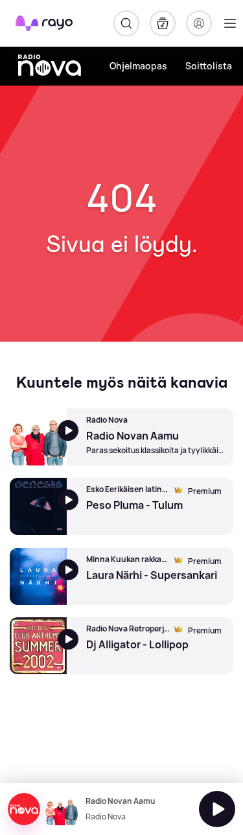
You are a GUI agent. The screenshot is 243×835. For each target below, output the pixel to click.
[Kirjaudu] (199, 23)
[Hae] (126, 23)
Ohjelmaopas (138, 66)
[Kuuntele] (217, 809)
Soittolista (208, 66)
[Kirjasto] (163, 23)
